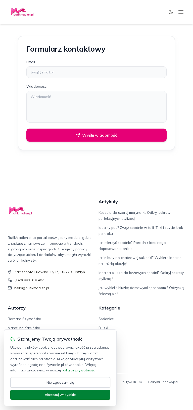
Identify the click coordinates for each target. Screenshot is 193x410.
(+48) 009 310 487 (29, 280)
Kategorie (109, 308)
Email (30, 62)
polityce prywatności (78, 370)
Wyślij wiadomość (99, 135)
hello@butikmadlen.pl (31, 288)
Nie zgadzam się (60, 382)
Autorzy (17, 308)
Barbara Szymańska (24, 319)
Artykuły (108, 201)
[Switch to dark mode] (170, 12)
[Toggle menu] (180, 12)
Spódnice (106, 319)
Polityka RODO (131, 382)
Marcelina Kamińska (24, 328)
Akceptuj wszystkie (60, 394)
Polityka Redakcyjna (163, 382)
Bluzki (103, 328)
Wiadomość (36, 86)
